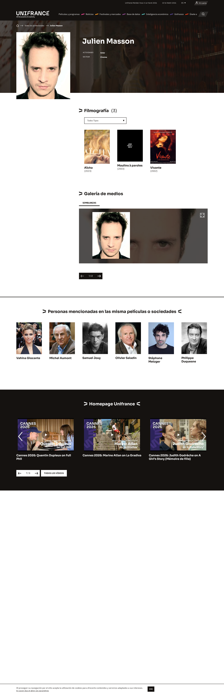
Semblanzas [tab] (89, 202)
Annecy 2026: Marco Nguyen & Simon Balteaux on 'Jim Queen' (176, 457)
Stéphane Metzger (155, 359)
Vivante (155, 167)
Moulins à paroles (129, 165)
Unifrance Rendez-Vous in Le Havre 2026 (141, 3)
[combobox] (105, 120)
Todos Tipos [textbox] (92, 120)
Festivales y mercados (110, 14)
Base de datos (133, 14)
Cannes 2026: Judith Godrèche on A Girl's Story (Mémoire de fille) (109, 457)
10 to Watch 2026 (169, 3)
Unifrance (179, 14)
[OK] (151, 689)
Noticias (90, 14)
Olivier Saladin (126, 358)
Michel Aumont (60, 358)
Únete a (193, 14)
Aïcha (88, 167)
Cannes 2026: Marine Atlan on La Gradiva (45, 455)
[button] (202, 215)
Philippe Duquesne (188, 359)
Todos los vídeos (54, 473)
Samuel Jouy (91, 358)
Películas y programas (69, 14)
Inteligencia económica (157, 14)
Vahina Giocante (28, 358)
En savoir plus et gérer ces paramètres (32, 691)
